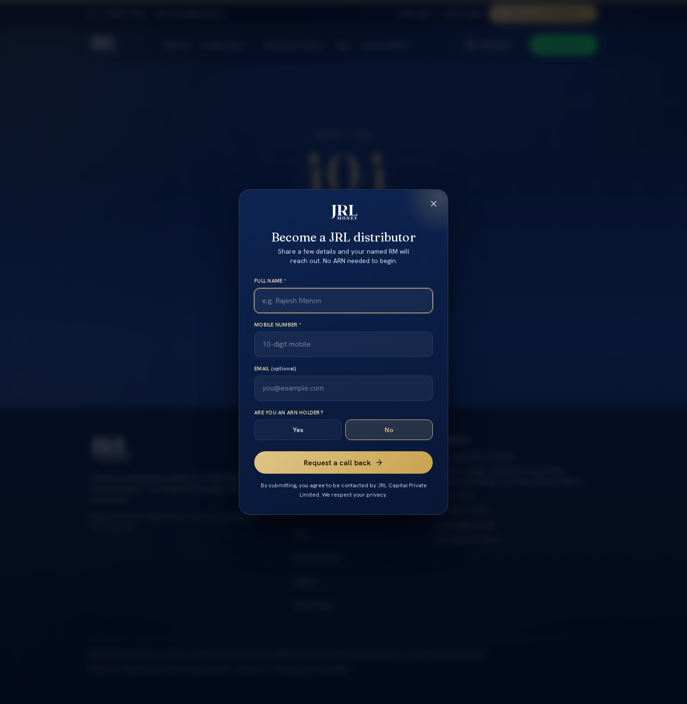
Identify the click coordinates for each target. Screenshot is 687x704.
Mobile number (277, 324)
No (389, 430)
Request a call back (337, 463)
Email (275, 368)
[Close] (433, 203)
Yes (298, 430)
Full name (270, 280)
